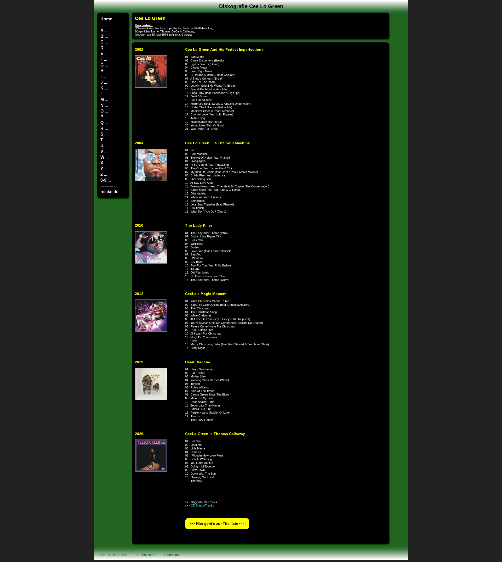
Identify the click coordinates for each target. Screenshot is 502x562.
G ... (104, 65)
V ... (103, 151)
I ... (103, 76)
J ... (103, 82)
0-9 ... (105, 180)
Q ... (104, 122)
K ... (104, 88)
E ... (103, 53)
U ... (104, 145)
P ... (103, 117)
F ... (103, 59)
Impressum (172, 555)
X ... (103, 163)
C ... (104, 42)
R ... (104, 128)
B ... (104, 36)
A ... (103, 30)
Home (106, 19)
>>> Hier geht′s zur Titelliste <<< (217, 524)
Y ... (103, 168)
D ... (104, 48)
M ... (104, 99)
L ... (103, 94)
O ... (104, 111)
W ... (104, 157)
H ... (104, 71)
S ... (103, 134)
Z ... (103, 174)
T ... (103, 140)
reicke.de (109, 192)
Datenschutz (146, 555)
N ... (104, 105)
